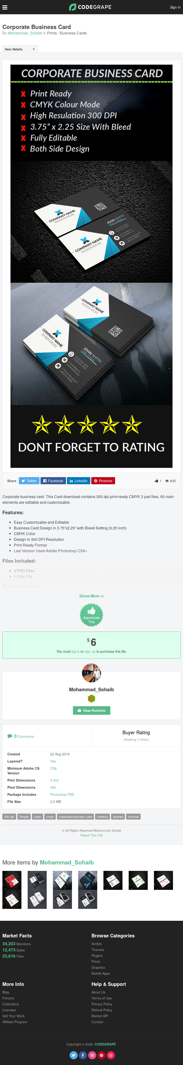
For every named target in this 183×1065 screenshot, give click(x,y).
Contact (97, 1021)
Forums (8, 998)
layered (118, 816)
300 (53, 787)
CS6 (53, 768)
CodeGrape (105, 1044)
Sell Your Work (13, 1015)
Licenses (9, 1009)
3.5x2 (54, 780)
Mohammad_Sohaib (25, 33)
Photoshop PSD (62, 794)
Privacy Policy (102, 1004)
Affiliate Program (14, 1021)
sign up (90, 651)
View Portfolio (94, 710)
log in (75, 651)
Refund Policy (102, 1009)
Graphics (98, 967)
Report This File (91, 835)
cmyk (50, 816)
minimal (133, 816)
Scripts (97, 943)
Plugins (97, 955)
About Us (98, 992)
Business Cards (73, 33)
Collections (10, 1004)
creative (102, 816)
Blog (5, 992)
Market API (100, 1015)
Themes (98, 949)
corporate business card (75, 816)
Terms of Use (102, 998)
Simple (24, 816)
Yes (53, 761)
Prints (52, 33)
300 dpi (9, 816)
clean (37, 816)
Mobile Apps (101, 973)
